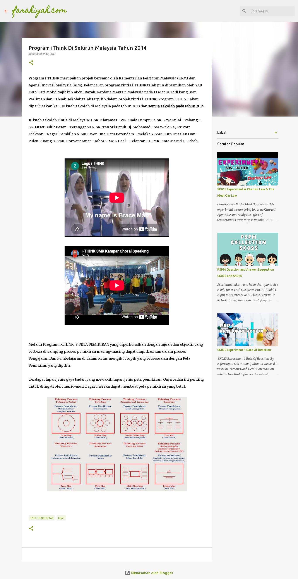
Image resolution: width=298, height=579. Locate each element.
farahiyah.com (39, 10)
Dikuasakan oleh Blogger (151, 572)
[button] (31, 63)
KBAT (61, 518)
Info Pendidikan (41, 518)
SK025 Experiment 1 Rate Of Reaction (244, 350)
